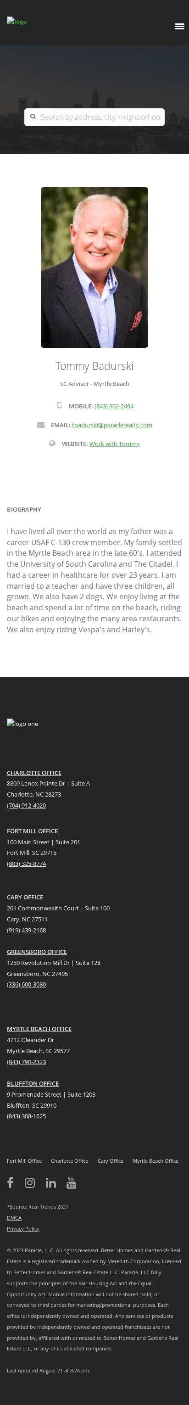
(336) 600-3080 (26, 984)
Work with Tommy (114, 444)
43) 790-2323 (29, 1062)
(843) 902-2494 (113, 406)
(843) (13, 1116)
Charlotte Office (69, 1160)
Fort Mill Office (24, 1160)
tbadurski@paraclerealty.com (112, 425)
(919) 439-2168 (26, 930)
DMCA (14, 1217)
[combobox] (94, 117)
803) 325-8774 (27, 863)
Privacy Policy (23, 1228)
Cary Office (110, 1160)
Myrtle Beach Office (155, 1160)
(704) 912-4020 (26, 805)
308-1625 (34, 1116)
